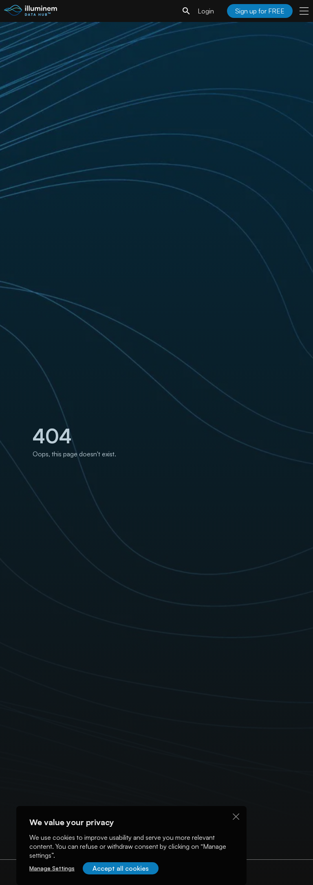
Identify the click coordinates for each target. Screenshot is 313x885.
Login (206, 11)
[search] (186, 11)
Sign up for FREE (259, 11)
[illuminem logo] (30, 12)
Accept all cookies (121, 868)
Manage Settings (52, 868)
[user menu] (304, 11)
